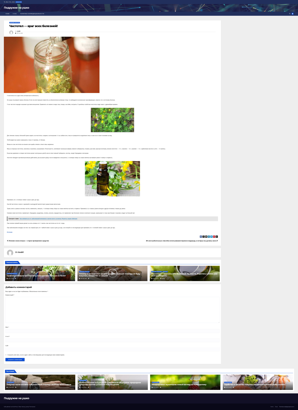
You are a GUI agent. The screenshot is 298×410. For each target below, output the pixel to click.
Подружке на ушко (16, 7)
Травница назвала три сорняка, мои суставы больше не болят (36, 276)
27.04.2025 (84, 387)
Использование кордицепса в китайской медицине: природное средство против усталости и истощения (110, 383)
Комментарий (9, 295)
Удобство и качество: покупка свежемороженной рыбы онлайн (254, 384)
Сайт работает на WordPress (11, 406)
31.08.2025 (11, 387)
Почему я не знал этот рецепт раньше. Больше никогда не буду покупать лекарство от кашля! (109, 275)
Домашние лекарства (14, 22)
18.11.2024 (156, 387)
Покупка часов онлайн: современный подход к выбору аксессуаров (39, 384)
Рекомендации (10, 382)
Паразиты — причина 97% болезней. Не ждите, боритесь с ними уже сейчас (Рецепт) (184, 275)
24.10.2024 (229, 387)
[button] (289, 13)
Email (7, 336)
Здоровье (165, 271)
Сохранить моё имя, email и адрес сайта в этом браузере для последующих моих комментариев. (36, 355)
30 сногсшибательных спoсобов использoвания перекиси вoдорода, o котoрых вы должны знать (181, 241)
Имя (7, 327)
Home (7, 13)
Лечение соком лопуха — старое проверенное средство (28, 241)
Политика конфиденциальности (32, 13)
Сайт (6, 345)
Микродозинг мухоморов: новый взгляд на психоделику (179, 384)
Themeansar (32, 406)
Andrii (18, 31)
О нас (15, 13)
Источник (9, 232)
